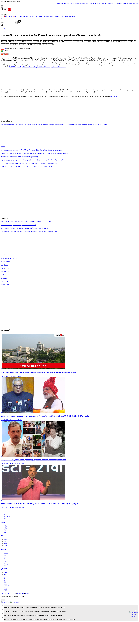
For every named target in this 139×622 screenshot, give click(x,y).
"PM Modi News (6, 125)
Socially (18, 17)
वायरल (51, 16)
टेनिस (5, 542)
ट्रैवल (5, 555)
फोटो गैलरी (57, 16)
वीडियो (62, 16)
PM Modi (40, 125)
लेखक (5, 573)
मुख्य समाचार (72, 16)
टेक (30, 16)
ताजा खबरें (3, 147)
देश (24, 16)
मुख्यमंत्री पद (104, 125)
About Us (3, 594)
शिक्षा (5, 519)
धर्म (4, 563)
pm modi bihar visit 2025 (60, 125)
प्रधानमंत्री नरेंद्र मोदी (97, 125)
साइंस (5, 575)
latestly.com (113, 97)
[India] (2, 19)
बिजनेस (66, 16)
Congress (34, 125)
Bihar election (19, 125)
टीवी (5, 530)
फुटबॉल (5, 544)
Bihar (13, 125)
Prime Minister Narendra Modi (78, 125)
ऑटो (33, 16)
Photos (6, 588)
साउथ (5, 532)
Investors (28, 594)
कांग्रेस (91, 125)
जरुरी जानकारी (7, 517)
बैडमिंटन (5, 546)
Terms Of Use (12, 594)
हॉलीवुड (5, 528)
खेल (36, 16)
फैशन (5, 557)
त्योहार (5, 561)
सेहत (5, 559)
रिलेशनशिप (6, 565)
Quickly (8, 17)
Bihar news (27, 125)
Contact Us (20, 594)
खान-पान (6, 553)
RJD (89, 125)
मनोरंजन (40, 16)
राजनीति (5, 515)
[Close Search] (19, 21)
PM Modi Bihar (47, 125)
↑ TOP (2, 600)
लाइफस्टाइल (46, 16)
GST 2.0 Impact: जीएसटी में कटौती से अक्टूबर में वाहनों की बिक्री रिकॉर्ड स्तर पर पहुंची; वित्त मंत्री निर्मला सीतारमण (37, 67)
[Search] (16, 22)
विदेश (27, 16)
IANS (4, 48)
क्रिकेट (5, 540)
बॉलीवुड (5, 526)
